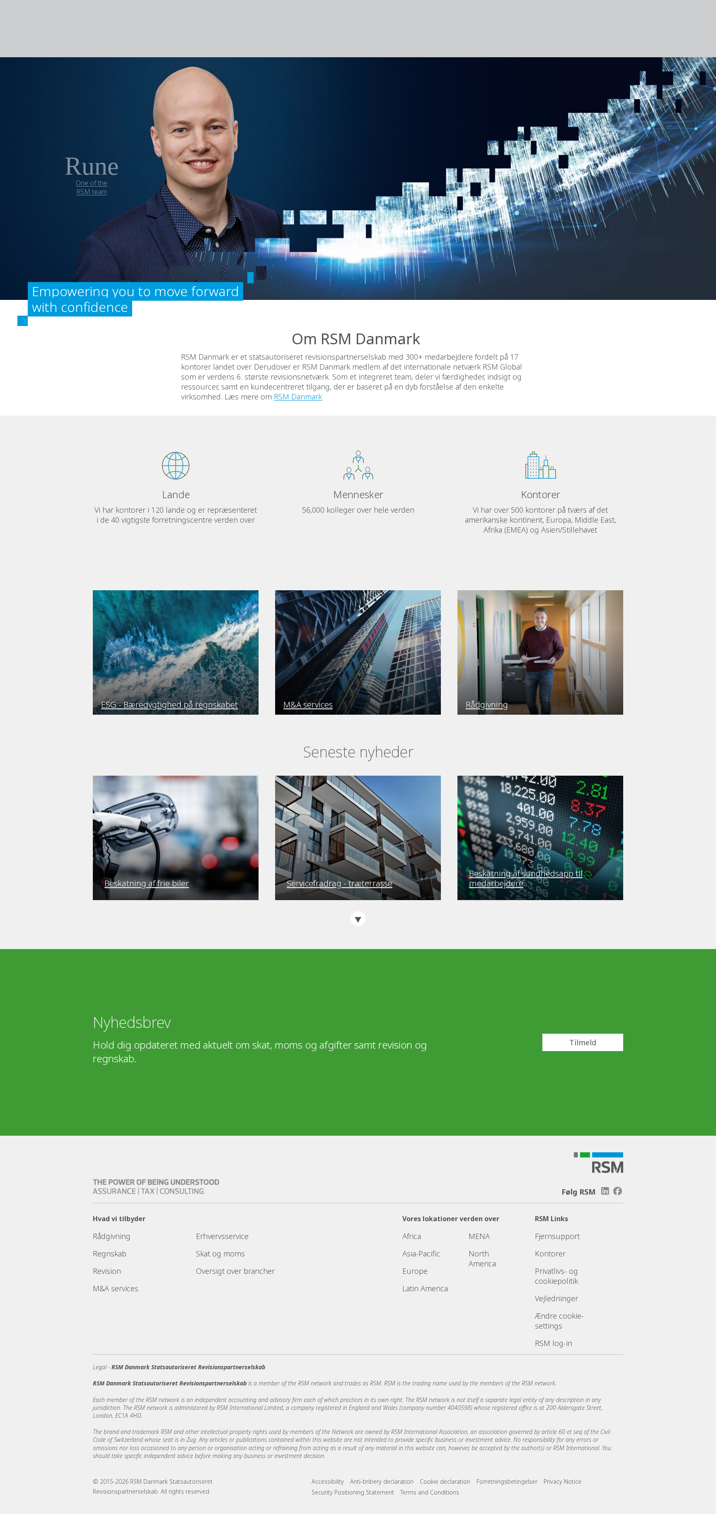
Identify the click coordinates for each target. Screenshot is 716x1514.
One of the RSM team (91, 187)
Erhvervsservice (222, 1236)
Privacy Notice (562, 1481)
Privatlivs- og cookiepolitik (556, 1276)
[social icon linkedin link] (605, 1191)
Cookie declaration (445, 1481)
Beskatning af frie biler (146, 883)
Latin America (425, 1288)
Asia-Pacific (421, 1253)
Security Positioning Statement (353, 1492)
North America (482, 1258)
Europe (415, 1271)
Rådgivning (112, 1236)
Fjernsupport (557, 1236)
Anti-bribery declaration (382, 1481)
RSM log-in (553, 1343)
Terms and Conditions (429, 1492)
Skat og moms (220, 1253)
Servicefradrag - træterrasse (339, 883)
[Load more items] (358, 918)
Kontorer (550, 1253)
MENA (479, 1236)
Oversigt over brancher (235, 1271)
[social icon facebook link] (617, 1191)
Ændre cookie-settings (559, 1321)
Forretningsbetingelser (507, 1481)
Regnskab (109, 1253)
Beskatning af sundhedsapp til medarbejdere (526, 878)
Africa (411, 1236)
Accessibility (328, 1481)
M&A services (115, 1288)
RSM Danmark (298, 397)
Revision (107, 1271)
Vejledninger (556, 1298)
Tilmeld (582, 1042)
